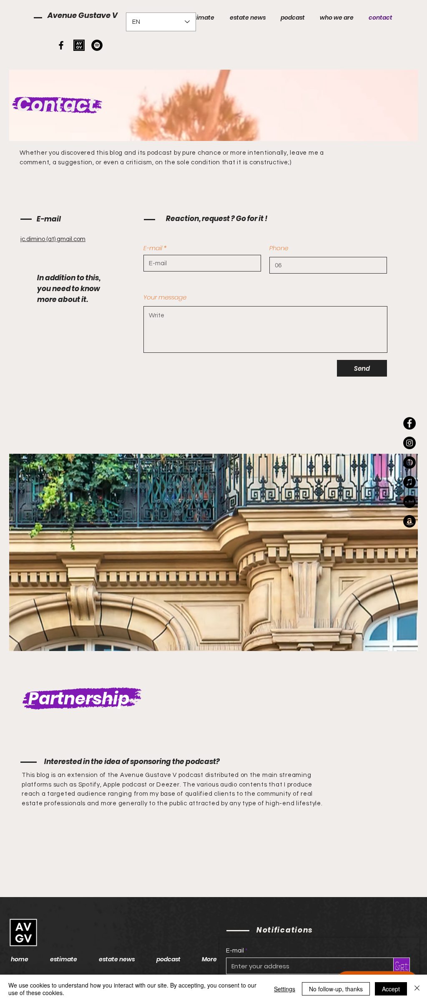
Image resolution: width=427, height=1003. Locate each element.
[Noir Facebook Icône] (61, 45)
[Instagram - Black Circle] (409, 443)
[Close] (417, 988)
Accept (391, 989)
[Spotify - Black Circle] (97, 45)
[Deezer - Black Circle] (409, 501)
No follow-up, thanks (336, 989)
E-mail (152, 248)
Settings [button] (284, 989)
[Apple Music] (409, 482)
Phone (278, 248)
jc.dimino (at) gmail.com (52, 239)
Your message (164, 297)
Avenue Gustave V (83, 15)
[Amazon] (409, 521)
